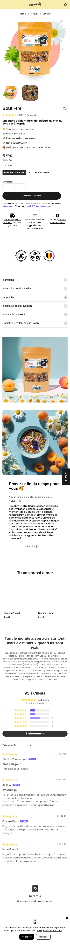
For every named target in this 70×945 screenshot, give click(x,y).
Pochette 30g (39, 172)
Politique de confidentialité (49, 930)
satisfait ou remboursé (58, 221)
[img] (9, 754)
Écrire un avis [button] (35, 733)
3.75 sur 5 (43, 700)
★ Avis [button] (66, 476)
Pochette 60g (14, 172)
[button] (31, 73)
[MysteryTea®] (35, 4)
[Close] (67, 918)
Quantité (8, 181)
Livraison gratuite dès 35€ (12, 221)
